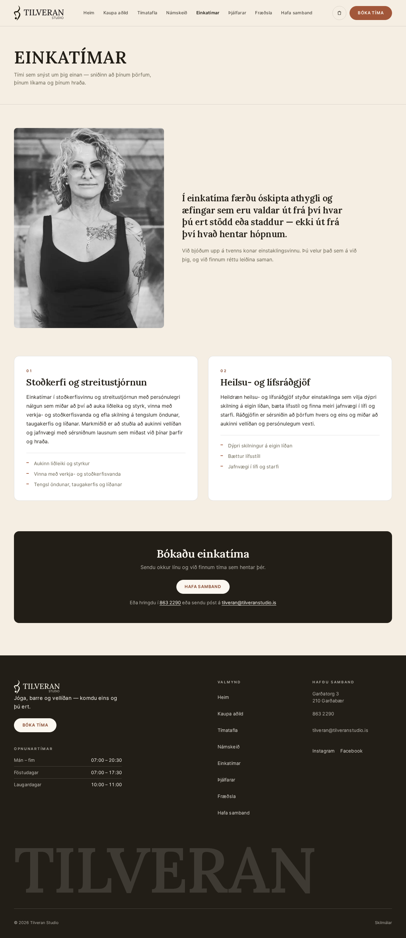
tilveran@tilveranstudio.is (249, 603)
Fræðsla (263, 12)
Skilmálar (383, 922)
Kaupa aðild (115, 12)
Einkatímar (207, 12)
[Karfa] (339, 13)
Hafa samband (296, 12)
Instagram (323, 751)
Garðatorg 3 (328, 697)
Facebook (351, 751)
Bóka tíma (370, 12)
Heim (88, 12)
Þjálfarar (237, 12)
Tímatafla (147, 12)
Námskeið (176, 12)
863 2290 (170, 603)
